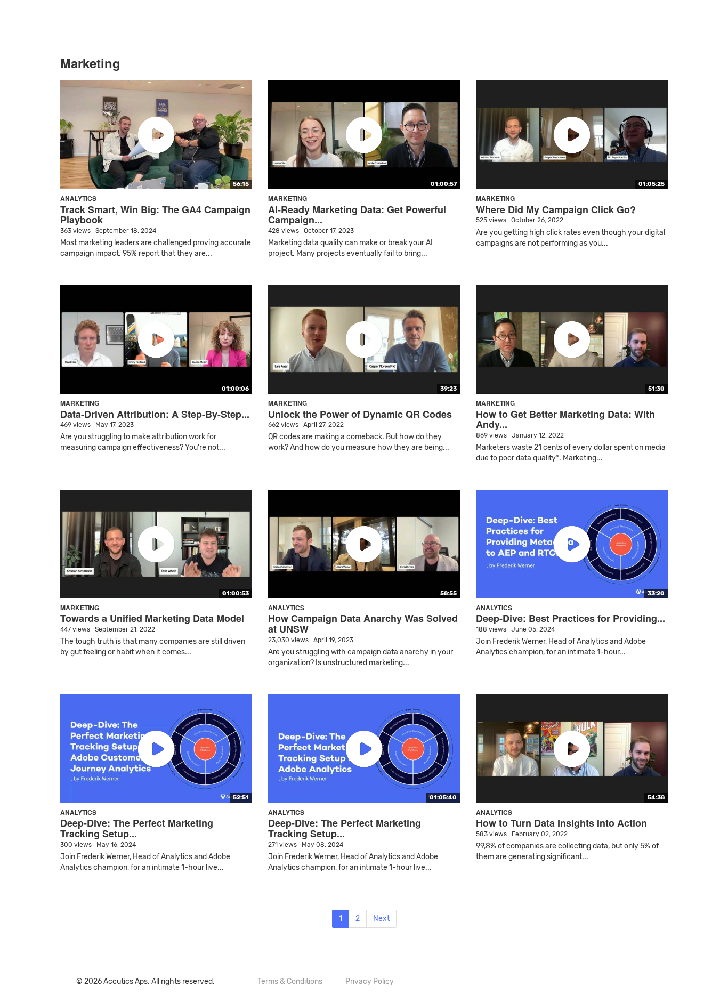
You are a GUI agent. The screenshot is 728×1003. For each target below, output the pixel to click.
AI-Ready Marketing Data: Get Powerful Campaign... (357, 215)
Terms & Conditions (289, 981)
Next (381, 918)
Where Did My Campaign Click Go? (556, 209)
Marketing (287, 198)
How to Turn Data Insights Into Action (561, 823)
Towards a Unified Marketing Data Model (152, 618)
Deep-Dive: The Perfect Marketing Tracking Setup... (136, 828)
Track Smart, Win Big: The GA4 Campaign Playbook (155, 215)
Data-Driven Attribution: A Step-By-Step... (154, 414)
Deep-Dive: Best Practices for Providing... (570, 618)
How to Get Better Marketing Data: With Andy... (565, 419)
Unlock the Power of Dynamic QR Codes (360, 414)
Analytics (78, 198)
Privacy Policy (369, 981)
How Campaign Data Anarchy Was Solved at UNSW (363, 623)
